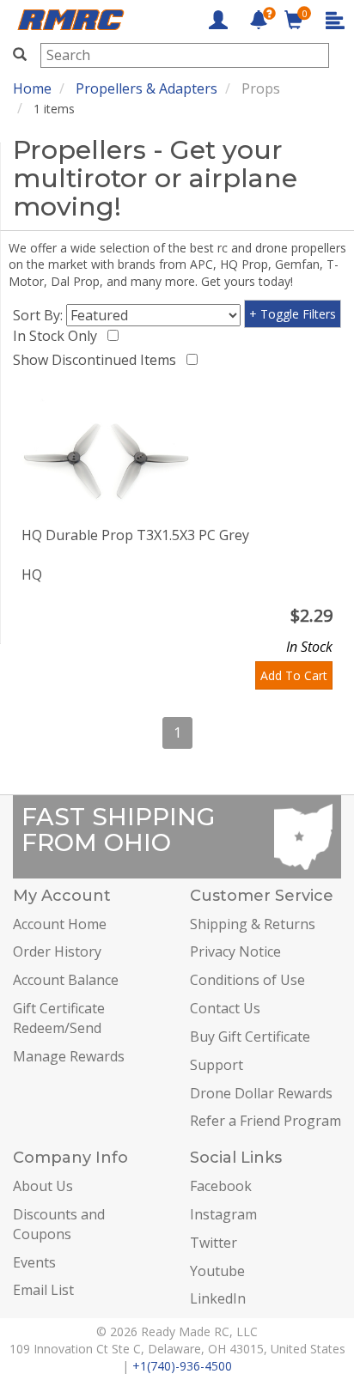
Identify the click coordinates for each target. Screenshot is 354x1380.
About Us (43, 1185)
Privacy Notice (235, 951)
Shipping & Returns (252, 924)
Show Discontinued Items (98, 359)
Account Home (60, 924)
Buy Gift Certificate (250, 1036)
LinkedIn (218, 1298)
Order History (57, 951)
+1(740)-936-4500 (182, 1366)
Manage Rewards (69, 1056)
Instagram (223, 1214)
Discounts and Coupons (59, 1224)
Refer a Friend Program (265, 1120)
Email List (43, 1289)
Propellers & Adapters (146, 88)
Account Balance (66, 979)
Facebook (221, 1185)
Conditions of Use (247, 979)
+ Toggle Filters (292, 314)
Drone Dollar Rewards (261, 1093)
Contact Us (225, 1008)
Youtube (217, 1270)
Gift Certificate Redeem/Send (59, 1018)
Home (32, 88)
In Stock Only (58, 335)
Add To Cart (293, 675)
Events (34, 1262)
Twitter (213, 1242)
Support (216, 1064)
